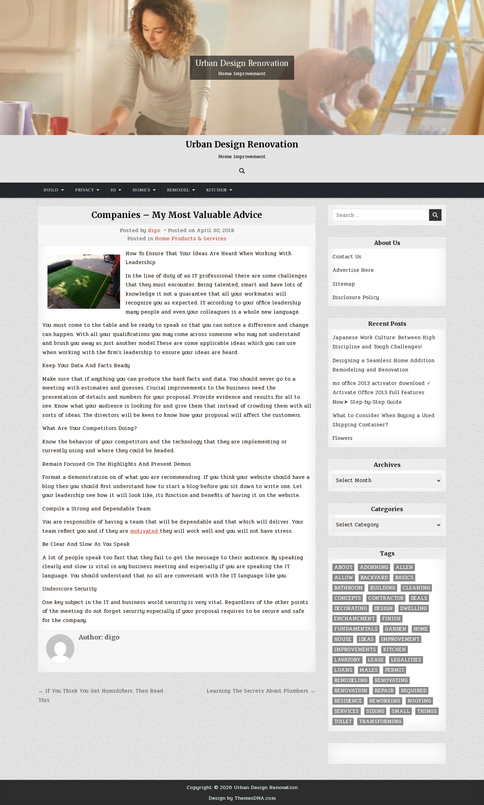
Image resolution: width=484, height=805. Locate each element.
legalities (406, 660)
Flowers (342, 438)
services (346, 711)
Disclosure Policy (355, 297)
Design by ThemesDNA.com (242, 798)
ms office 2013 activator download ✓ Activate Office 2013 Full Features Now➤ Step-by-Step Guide (381, 392)
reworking (384, 701)
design (383, 608)
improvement (400, 639)
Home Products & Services (190, 238)
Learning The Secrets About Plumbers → (261, 691)
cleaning (416, 588)
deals (419, 598)
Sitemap (343, 284)
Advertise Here (353, 270)
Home (420, 629)
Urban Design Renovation (242, 63)
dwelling (413, 608)
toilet (343, 721)
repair (384, 690)
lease (376, 660)
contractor (386, 598)
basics (404, 577)
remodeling (350, 680)
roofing (419, 701)
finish (391, 618)
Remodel (178, 190)
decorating (350, 608)
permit (394, 670)
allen (404, 567)
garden (395, 629)
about (343, 567)
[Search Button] (242, 171)
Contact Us (346, 256)
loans (343, 670)
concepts (347, 598)
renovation (350, 690)
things (427, 711)
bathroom (348, 588)
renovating (391, 680)
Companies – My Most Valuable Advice (176, 214)
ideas (366, 639)
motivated (145, 531)
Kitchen (216, 190)
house (342, 639)
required (414, 690)
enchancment (354, 618)
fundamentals (356, 629)
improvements (355, 649)
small (401, 711)
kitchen (394, 649)
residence (348, 701)
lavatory (347, 660)
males (369, 670)
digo (154, 230)
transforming (380, 721)
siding (375, 711)
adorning (374, 567)
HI (113, 190)
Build (51, 190)
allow (343, 577)
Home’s (141, 190)
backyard (374, 577)
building (382, 588)
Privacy (84, 190)
